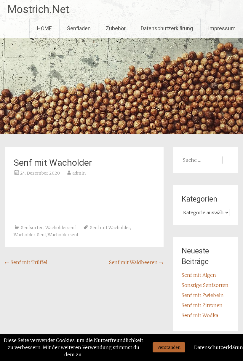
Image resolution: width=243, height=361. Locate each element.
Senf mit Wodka (200, 315)
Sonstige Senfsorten (205, 285)
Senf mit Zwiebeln (203, 295)
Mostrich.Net (38, 9)
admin (79, 173)
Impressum (222, 28)
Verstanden (168, 347)
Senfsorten (32, 227)
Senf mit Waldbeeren (136, 262)
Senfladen (79, 28)
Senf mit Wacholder (110, 227)
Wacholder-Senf (30, 234)
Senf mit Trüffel (26, 262)
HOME (44, 28)
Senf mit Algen (199, 275)
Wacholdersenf (60, 227)
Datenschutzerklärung (167, 28)
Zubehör (116, 28)
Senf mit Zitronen (202, 305)
